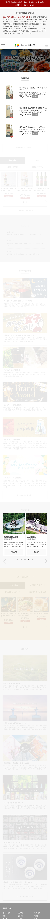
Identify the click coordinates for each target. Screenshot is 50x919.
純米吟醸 (37, 913)
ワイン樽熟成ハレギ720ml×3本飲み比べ (41, 189)
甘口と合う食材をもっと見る (25, 635)
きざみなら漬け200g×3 (41, 613)
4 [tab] (28, 560)
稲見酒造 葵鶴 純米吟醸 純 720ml (20, 234)
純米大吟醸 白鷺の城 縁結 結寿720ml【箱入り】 (25, 190)
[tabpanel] (25, 60)
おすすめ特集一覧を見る (25, 495)
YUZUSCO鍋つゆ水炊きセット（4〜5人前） (25, 614)
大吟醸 (20, 913)
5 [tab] (32, 560)
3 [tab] (28, 70)
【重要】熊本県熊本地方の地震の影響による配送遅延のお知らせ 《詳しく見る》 (25, 3)
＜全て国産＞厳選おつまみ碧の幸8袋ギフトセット (8, 615)
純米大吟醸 (6, 913)
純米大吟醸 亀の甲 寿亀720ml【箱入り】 (8, 189)
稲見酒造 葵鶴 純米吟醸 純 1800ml (20, 254)
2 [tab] (25, 70)
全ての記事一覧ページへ (25, 896)
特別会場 (14, 552)
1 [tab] (21, 70)
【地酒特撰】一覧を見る (25, 211)
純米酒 (20, 916)
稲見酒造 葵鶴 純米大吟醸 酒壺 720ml (22, 243)
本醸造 (36, 916)
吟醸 (4, 916)
